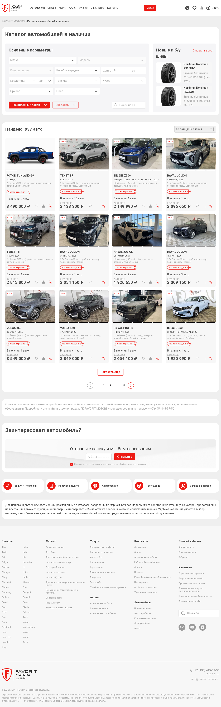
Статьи (137, 552)
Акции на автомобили (101, 603)
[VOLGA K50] (30, 342)
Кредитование (97, 562)
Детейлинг (51, 552)
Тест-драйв (95, 582)
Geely (4, 622)
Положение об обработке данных (195, 596)
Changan (6, 572)
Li (24, 567)
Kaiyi (25, 552)
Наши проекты (141, 582)
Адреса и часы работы (145, 557)
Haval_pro (6, 637)
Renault (26, 597)
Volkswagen (29, 627)
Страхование (96, 567)
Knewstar (27, 562)
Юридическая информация (192, 583)
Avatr (4, 552)
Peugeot (27, 592)
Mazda (26, 582)
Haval (4, 632)
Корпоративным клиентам (59, 607)
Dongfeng (6, 592)
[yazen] (202, 630)
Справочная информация (191, 573)
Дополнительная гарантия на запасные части (65, 583)
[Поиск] (183, 613)
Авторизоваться (186, 547)
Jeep (4, 647)
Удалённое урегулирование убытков (108, 587)
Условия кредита (16, 192)
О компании (140, 547)
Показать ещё (110, 372)
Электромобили (142, 623)
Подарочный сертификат (102, 547)
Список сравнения (188, 552)
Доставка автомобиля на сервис (62, 557)
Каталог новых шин (55, 572)
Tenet (25, 617)
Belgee (5, 562)
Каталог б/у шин (54, 577)
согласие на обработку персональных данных (127, 464)
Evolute (5, 597)
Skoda (26, 607)
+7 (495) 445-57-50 (162, 408)
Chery (4, 577)
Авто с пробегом (142, 613)
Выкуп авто (95, 577)
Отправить (124, 456)
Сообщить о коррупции (145, 587)
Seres (25, 602)
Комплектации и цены (145, 618)
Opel (25, 587)
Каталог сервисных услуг (58, 562)
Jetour (26, 547)
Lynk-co (26, 577)
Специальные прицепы (101, 552)
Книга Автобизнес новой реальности (152, 577)
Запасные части (54, 598)
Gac (4, 617)
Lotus (25, 572)
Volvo (25, 632)
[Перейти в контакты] (187, 8)
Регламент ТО (53, 603)
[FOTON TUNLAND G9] (30, 153)
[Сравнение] (43, 206)
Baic (4, 557)
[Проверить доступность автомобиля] (50, 206)
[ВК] (182, 630)
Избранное (184, 557)
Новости (138, 572)
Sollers (26, 612)
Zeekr (25, 642)
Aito (4, 547)
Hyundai (5, 642)
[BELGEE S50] (191, 342)
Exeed (5, 602)
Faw (4, 607)
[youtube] (192, 630)
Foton (4, 612)
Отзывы (138, 567)
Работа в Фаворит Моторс (147, 562)
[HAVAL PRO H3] (137, 342)
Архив (137, 628)
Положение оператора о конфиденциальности (190, 589)
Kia (24, 557)
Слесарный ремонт (55, 567)
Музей (150, 8)
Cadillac (5, 567)
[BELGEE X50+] (137, 190)
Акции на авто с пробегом (103, 613)
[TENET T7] (84, 190)
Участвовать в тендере (145, 592)
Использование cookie (190, 601)
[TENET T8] (30, 266)
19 (124, 385)
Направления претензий (191, 578)
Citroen (5, 587)
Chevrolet (6, 582)
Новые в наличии (143, 608)
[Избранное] (36, 206)
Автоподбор (96, 557)
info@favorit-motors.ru (205, 679)
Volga (25, 622)
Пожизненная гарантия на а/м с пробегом (62, 591)
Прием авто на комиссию (102, 572)
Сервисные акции (55, 547)
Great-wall (6, 627)
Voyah (26, 637)
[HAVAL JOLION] (191, 190)
